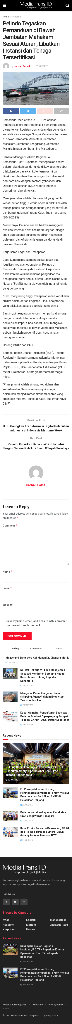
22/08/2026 (27, 805)
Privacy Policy (56, 1004)
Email (7, 588)
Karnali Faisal (22, 66)
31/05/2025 (42, 66)
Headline (16, 16)
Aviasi (6, 919)
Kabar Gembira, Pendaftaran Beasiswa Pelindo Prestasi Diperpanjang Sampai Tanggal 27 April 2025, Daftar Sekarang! (44, 716)
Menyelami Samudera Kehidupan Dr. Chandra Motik (37, 657)
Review (30, 929)
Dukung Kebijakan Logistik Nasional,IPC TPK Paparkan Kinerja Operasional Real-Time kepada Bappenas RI (34, 771)
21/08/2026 (27, 821)
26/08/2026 (12, 780)
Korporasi (9, 929)
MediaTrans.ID (18, 1015)
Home (6, 16)
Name (7, 571)
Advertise (37, 1004)
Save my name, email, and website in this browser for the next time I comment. (36, 623)
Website (8, 604)
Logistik (31, 919)
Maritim (31, 924)
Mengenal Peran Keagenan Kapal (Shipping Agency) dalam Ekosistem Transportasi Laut (42, 697)
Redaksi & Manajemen (15, 1004)
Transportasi (57, 919)
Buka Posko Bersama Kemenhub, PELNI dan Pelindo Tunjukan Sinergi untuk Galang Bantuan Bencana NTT (44, 832)
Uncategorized (58, 924)
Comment (10, 525)
